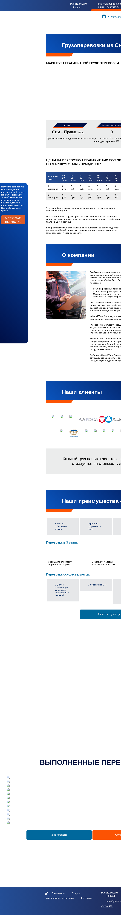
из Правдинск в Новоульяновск (91, 668)
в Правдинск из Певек (91, 724)
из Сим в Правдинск (32, 676)
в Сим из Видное (32, 722)
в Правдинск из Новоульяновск (91, 708)
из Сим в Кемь (32, 674)
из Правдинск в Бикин (91, 676)
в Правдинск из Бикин (91, 732)
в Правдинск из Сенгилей (91, 738)
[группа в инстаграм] (34, 904)
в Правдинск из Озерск (91, 716)
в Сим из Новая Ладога (32, 714)
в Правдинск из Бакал (91, 719)
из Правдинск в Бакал (91, 687)
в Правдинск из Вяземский (91, 729)
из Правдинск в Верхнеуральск (91, 692)
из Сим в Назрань (32, 679)
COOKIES (107, 906)
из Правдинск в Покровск (91, 671)
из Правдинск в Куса (91, 695)
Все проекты (59, 834)
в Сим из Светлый (32, 711)
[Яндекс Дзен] (22, 909)
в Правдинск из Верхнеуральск (91, 727)
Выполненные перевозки (59, 898)
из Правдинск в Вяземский (91, 674)
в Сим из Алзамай (32, 700)
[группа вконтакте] (28, 904)
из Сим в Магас (32, 668)
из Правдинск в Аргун (91, 684)
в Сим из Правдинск (32, 706)
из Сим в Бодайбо (32, 684)
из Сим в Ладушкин (32, 671)
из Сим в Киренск (32, 682)
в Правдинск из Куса (91, 735)
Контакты (86, 898)
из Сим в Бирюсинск (32, 687)
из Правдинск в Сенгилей (91, 698)
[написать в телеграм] (22, 904)
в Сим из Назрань (32, 703)
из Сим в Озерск (32, 690)
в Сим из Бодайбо (32, 716)
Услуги (76, 893)
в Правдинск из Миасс (91, 711)
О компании (58, 893)
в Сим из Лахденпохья (32, 719)
